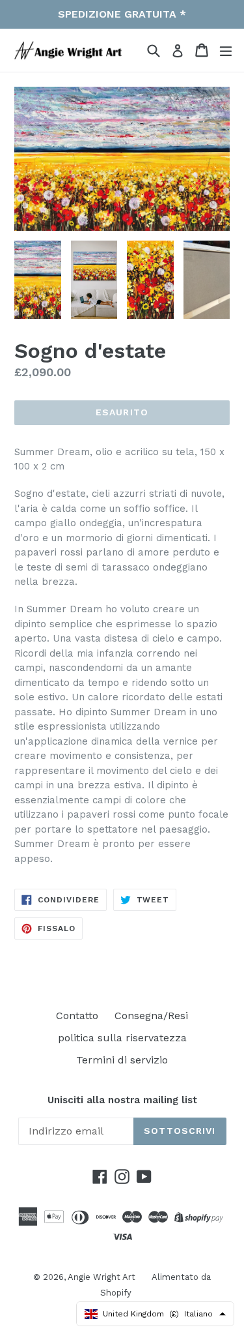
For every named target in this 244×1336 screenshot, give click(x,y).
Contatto (77, 1015)
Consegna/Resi (151, 1015)
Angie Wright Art (101, 1277)
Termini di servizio (122, 1060)
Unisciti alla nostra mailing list (122, 1100)
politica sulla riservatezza (122, 1038)
